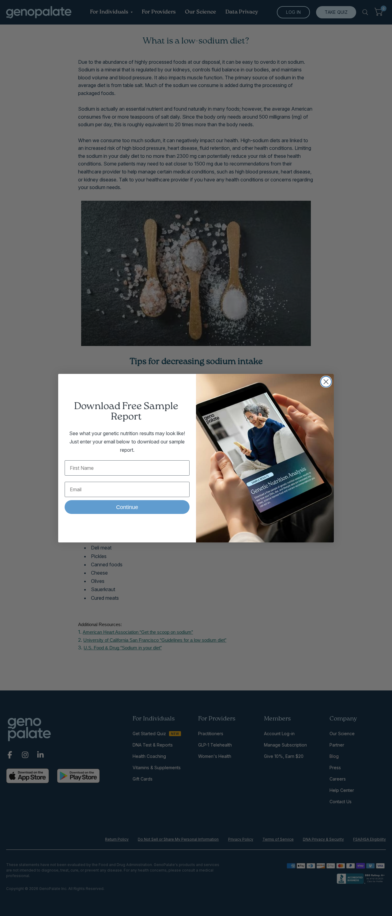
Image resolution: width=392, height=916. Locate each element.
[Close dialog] (326, 381)
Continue (127, 507)
